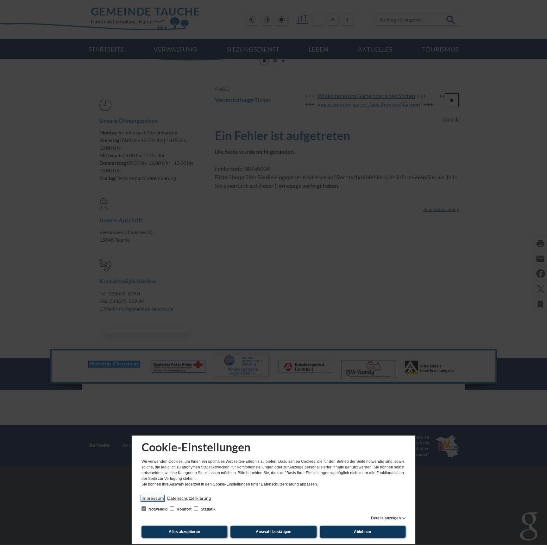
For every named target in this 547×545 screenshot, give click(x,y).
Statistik (208, 509)
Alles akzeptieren (184, 532)
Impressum (152, 498)
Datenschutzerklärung (189, 498)
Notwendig (158, 509)
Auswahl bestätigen (273, 532)
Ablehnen (362, 532)
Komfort (184, 509)
